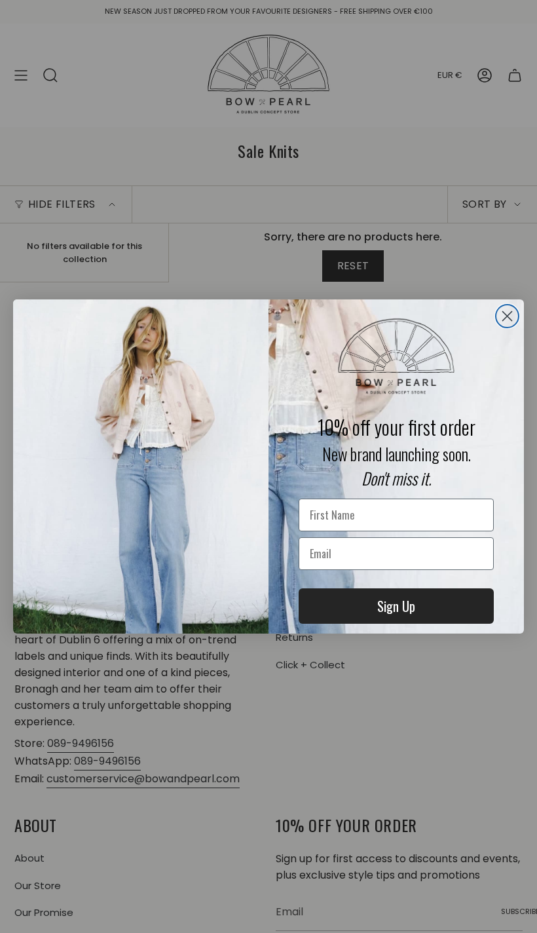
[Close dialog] (507, 316)
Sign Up (396, 606)
